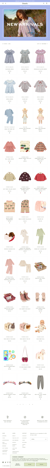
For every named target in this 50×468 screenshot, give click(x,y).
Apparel (4, 435)
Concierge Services (5, 451)
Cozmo (40, 393)
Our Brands (15, 440)
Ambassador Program (15, 452)
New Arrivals (26, 6)
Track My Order (23, 446)
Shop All (4, 453)
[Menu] (3, 3)
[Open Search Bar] (5, 3)
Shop (21, 6)
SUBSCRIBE (45, 439)
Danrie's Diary (14, 445)
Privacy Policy (35, 460)
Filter (7, 43)
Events (14, 442)
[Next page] (32, 404)
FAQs (23, 440)
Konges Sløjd (9, 336)
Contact (24, 435)
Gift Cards (5, 448)
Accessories (5, 440)
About (13, 435)
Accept (29, 464)
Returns (24, 442)
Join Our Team (14, 449)
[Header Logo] (25, 3)
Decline (41, 464)
